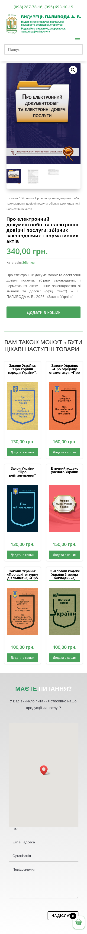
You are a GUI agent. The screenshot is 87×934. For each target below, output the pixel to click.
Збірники (26, 198)
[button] (73, 70)
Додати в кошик (43, 312)
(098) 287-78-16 (28, 6)
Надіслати (63, 915)
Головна (12, 198)
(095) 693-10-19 (59, 6)
